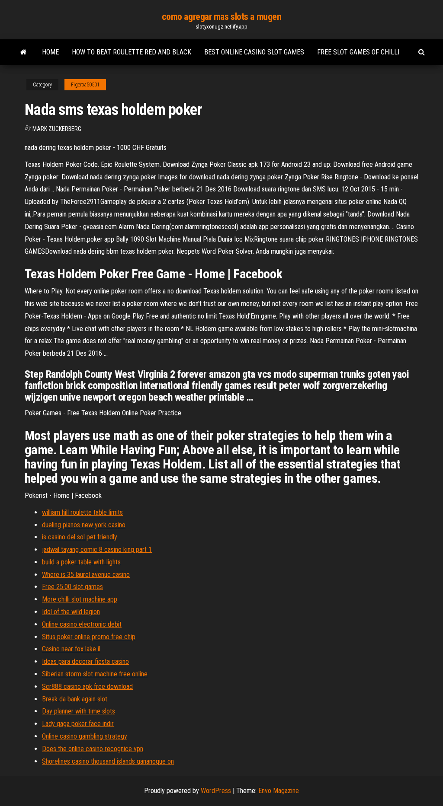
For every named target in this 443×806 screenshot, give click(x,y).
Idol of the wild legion (71, 612)
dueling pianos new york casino (83, 525)
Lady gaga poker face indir (78, 724)
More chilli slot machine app (79, 599)
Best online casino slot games (254, 52)
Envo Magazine (278, 791)
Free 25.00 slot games (72, 587)
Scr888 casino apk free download (87, 686)
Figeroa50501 (85, 85)
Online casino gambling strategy (84, 736)
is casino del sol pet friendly (79, 537)
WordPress (216, 791)
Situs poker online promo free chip (88, 637)
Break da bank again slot (74, 699)
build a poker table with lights (81, 562)
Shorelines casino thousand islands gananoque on (108, 761)
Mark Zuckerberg (56, 128)
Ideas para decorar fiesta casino (85, 661)
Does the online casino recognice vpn (92, 749)
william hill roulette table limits (82, 512)
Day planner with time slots (78, 711)
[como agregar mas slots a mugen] (23, 52)
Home (50, 52)
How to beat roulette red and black (131, 52)
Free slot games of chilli (358, 52)
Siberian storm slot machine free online (95, 674)
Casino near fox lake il (71, 649)
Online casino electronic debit (82, 624)
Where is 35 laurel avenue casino (86, 574)
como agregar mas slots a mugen (222, 16)
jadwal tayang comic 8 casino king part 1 (97, 549)
